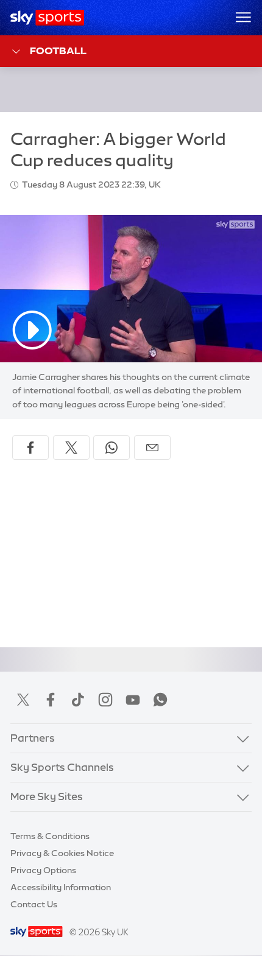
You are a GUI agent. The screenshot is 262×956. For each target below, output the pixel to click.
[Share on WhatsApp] (111, 447)
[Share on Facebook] (30, 447)
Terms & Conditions (50, 836)
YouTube (133, 699)
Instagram (105, 699)
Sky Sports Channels (62, 767)
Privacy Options (43, 870)
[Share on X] (71, 447)
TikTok (78, 699)
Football (58, 50)
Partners (32, 738)
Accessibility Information (60, 887)
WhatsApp (160, 699)
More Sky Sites (46, 796)
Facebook (50, 699)
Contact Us (33, 904)
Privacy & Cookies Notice (62, 853)
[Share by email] (152, 447)
